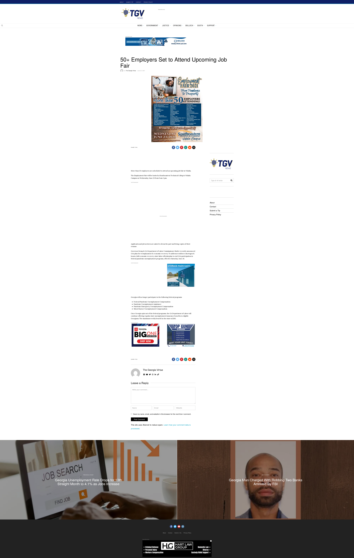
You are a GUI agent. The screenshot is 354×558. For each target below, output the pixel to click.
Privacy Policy (215, 214)
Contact (213, 206)
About (212, 202)
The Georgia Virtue (131, 70)
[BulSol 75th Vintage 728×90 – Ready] (158, 41)
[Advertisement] (191, 14)
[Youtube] (178, 526)
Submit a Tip (215, 210)
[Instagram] (182, 526)
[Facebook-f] (171, 526)
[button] (2, 25)
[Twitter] (175, 526)
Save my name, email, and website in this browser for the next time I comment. (162, 414)
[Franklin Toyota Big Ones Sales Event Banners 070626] (145, 335)
